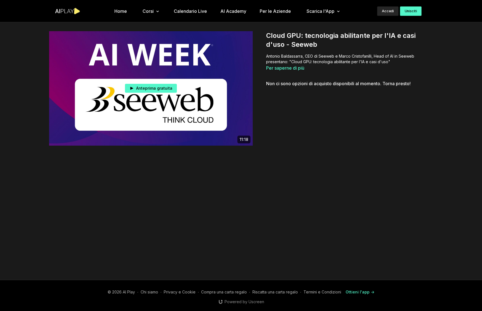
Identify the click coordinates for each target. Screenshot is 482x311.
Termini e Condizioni (322, 292)
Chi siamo (149, 292)
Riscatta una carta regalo (275, 292)
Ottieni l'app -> (360, 292)
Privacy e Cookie (180, 292)
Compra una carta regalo (224, 292)
